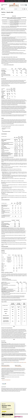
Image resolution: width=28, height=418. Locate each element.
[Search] (22, 9)
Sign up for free (7, 414)
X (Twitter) (24, 362)
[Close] (13, 403)
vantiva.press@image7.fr (18, 366)
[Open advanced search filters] (24, 9)
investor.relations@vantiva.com (5, 366)
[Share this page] (26, 9)
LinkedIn (21, 362)
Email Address (4, 411)
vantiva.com (12, 362)
